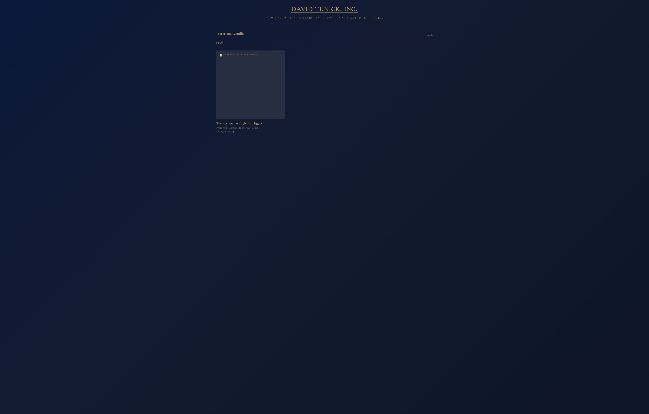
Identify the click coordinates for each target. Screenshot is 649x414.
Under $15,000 (346, 17)
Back (430, 35)
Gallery (377, 17)
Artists (289, 17)
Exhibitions (324, 17)
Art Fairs (306, 17)
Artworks (273, 17)
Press (363, 17)
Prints (219, 43)
